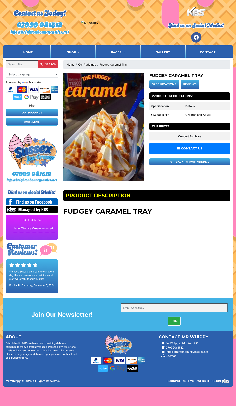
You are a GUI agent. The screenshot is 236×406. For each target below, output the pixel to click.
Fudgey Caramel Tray (114, 64)
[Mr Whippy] (117, 23)
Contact (208, 52)
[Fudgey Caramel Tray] (103, 127)
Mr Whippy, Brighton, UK (182, 343)
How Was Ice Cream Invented (33, 228)
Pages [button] (117, 52)
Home (36, 52)
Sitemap (171, 356)
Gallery (163, 52)
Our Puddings (32, 112)
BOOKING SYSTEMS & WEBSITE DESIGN (194, 381)
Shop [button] (72, 52)
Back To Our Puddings (192, 161)
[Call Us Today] (32, 174)
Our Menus (32, 121)
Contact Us (191, 148)
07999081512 (175, 347)
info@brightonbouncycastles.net (187, 351)
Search (50, 64)
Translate (35, 82)
